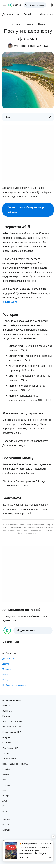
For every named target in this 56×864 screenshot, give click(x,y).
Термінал (6, 669)
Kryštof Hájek (20, 46)
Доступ (5, 664)
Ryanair (6, 716)
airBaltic (6, 705)
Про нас (6, 824)
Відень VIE (7, 711)
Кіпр (4, 806)
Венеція (6, 779)
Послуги (41, 24)
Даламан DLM (10, 14)
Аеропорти (15, 24)
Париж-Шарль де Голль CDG (15, 763)
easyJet (6, 737)
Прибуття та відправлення (14, 685)
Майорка (6, 795)
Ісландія (6, 785)
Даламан (29, 24)
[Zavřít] (53, 837)
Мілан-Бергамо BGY (11, 732)
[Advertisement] (28, 153)
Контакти (6, 829)
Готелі (27, 14)
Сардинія (6, 742)
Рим (4, 790)
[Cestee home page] (14, 5)
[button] (4, 4)
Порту (5, 811)
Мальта (5, 774)
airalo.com (9, 302)
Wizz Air (5, 753)
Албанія (6, 801)
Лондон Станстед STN (12, 721)
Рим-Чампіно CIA (10, 748)
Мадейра (6, 769)
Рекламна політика (27, 533)
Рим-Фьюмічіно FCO (11, 726)
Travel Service (9, 758)
